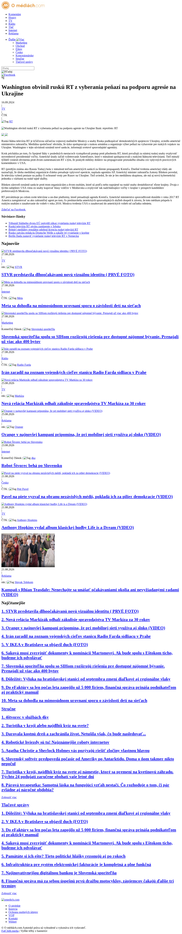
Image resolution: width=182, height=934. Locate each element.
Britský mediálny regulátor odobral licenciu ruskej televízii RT (43, 229)
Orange (19, 426)
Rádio (12, 23)
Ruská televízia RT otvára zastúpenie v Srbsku (35, 226)
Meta (20, 298)
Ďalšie (12, 39)
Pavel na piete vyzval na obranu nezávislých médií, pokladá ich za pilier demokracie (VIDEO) (87, 496)
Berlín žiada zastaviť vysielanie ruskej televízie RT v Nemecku (44, 235)
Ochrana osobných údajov (23, 912)
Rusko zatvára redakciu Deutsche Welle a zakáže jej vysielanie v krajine (49, 232)
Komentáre (15, 14)
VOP (11, 915)
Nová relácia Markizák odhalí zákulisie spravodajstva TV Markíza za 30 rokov (73, 403)
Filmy (19, 49)
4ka (33, 457)
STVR (18, 267)
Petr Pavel (22, 489)
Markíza (19, 395)
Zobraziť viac (9, 797)
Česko (19, 52)
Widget (13, 921)
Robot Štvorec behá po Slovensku (31, 465)
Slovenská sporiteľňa (43, 329)
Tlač (11, 27)
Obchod (20, 45)
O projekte (14, 905)
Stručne (20, 58)
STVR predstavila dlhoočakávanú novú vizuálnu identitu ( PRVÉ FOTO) (67, 274)
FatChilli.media (10, 930)
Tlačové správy (24, 61)
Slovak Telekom (24, 582)
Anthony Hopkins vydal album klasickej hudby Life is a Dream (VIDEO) (67, 527)
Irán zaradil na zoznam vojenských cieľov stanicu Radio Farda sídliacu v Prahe (73, 372)
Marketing (21, 42)
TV (10, 20)
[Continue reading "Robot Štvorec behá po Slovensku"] (21, 441)
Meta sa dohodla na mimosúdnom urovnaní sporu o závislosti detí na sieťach (71, 305)
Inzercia (13, 908)
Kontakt (13, 918)
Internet (13, 30)
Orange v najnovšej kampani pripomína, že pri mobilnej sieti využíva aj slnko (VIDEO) (81, 434)
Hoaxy (12, 17)
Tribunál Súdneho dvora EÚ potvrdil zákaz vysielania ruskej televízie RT (49, 223)
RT (11, 121)
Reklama (13, 33)
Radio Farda (24, 364)
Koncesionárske (25, 55)
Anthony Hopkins (27, 520)
